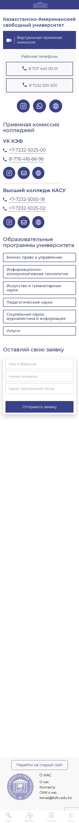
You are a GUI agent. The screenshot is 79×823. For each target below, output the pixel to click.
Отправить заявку (39, 406)
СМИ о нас (48, 793)
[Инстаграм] (23, 106)
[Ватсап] (39, 106)
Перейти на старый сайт (39, 765)
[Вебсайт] (55, 106)
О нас (44, 782)
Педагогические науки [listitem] (29, 302)
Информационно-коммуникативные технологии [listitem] (37, 271)
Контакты (47, 787)
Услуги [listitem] (13, 331)
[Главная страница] (40, 5)
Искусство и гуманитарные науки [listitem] (33, 288)
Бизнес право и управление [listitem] (34, 257)
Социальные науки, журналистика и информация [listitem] (35, 316)
